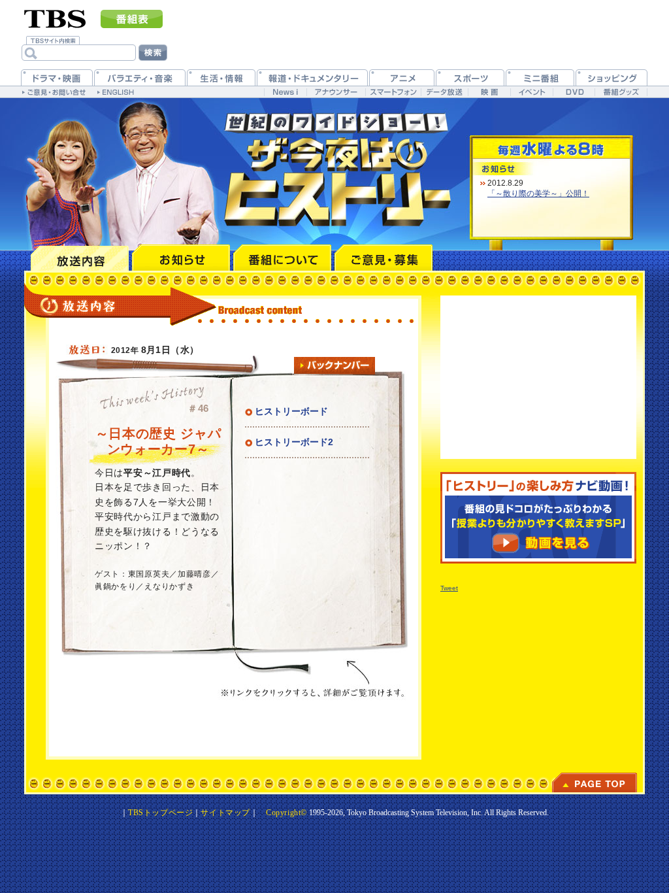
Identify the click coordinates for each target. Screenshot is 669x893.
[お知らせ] (181, 257)
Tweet (449, 588)
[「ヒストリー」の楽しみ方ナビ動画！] (538, 518)
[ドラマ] (57, 77)
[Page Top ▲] (594, 782)
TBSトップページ (160, 812)
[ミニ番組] (540, 77)
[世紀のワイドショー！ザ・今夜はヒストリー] (341, 168)
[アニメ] (401, 77)
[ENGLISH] (117, 91)
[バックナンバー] (334, 366)
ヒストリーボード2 (294, 442)
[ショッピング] (611, 77)
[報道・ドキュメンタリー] (312, 77)
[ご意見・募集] (383, 257)
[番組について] (282, 257)
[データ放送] (444, 91)
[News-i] (285, 91)
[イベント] (531, 91)
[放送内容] (80, 257)
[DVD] (574, 91)
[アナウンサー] (335, 91)
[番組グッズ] (621, 91)
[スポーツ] (470, 77)
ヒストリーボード (291, 411)
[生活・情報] (221, 77)
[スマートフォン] (393, 91)
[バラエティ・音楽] (140, 77)
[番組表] (132, 19)
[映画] (489, 91)
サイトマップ (225, 812)
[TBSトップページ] (55, 17)
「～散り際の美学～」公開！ (538, 193)
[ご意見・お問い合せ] (55, 91)
